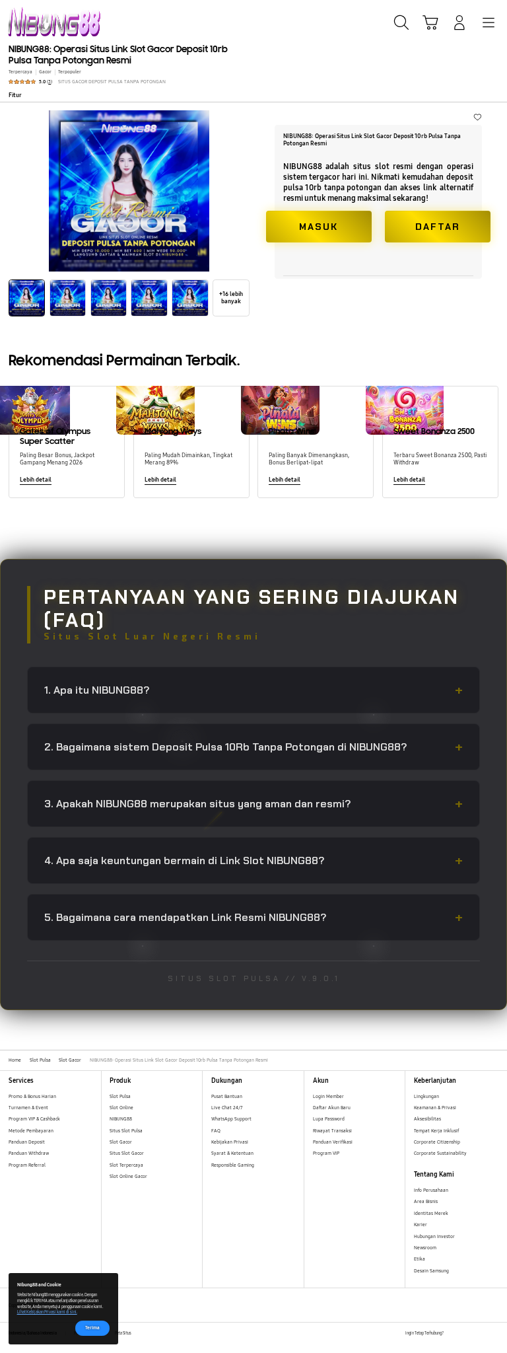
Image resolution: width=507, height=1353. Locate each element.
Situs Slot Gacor (127, 1153)
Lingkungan (426, 1096)
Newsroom (426, 1248)
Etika (419, 1259)
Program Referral (27, 1165)
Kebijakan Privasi (229, 1142)
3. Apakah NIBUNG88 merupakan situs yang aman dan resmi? (253, 803)
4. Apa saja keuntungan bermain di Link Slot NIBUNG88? (253, 860)
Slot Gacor (121, 1142)
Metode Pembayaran (31, 1131)
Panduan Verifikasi (333, 1142)
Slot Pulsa (120, 1096)
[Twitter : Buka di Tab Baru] (467, 1333)
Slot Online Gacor (128, 1176)
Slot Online (121, 1108)
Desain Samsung (432, 1271)
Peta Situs (123, 1333)
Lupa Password (329, 1119)
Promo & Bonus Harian (32, 1096)
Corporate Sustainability (441, 1153)
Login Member (328, 1096)
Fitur (15, 95)
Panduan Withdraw (29, 1153)
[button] (430, 22)
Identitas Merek (431, 1213)
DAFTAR (437, 227)
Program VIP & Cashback (34, 1119)
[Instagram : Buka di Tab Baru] (481, 1333)
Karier (420, 1224)
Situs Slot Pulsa (126, 1131)
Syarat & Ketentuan (232, 1153)
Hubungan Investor (435, 1236)
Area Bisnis (426, 1201)
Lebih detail (35, 479)
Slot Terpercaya (126, 1165)
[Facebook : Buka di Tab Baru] (453, 1333)
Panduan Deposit (27, 1142)
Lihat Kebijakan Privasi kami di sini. (47, 1312)
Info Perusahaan (431, 1190)
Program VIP (326, 1153)
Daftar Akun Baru (332, 1108)
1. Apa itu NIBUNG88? (253, 690)
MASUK (318, 227)
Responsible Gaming (232, 1165)
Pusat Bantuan (226, 1096)
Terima (92, 1328)
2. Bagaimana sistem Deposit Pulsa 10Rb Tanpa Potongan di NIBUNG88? (253, 746)
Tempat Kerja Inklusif (436, 1131)
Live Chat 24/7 (226, 1108)
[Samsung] (40, 21)
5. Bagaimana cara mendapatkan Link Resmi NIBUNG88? (253, 917)
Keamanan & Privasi (435, 1108)
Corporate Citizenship (437, 1142)
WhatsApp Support (231, 1119)
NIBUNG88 (121, 1119)
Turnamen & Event (28, 1108)
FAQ (215, 1131)
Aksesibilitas (427, 1119)
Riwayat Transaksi (332, 1131)
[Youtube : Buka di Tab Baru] (494, 1333)
